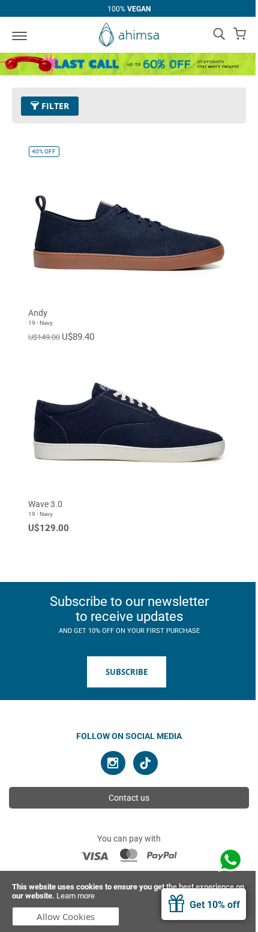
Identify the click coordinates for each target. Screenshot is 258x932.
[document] (129, 901)
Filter (54, 105)
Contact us (129, 798)
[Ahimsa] (129, 35)
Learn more (75, 895)
